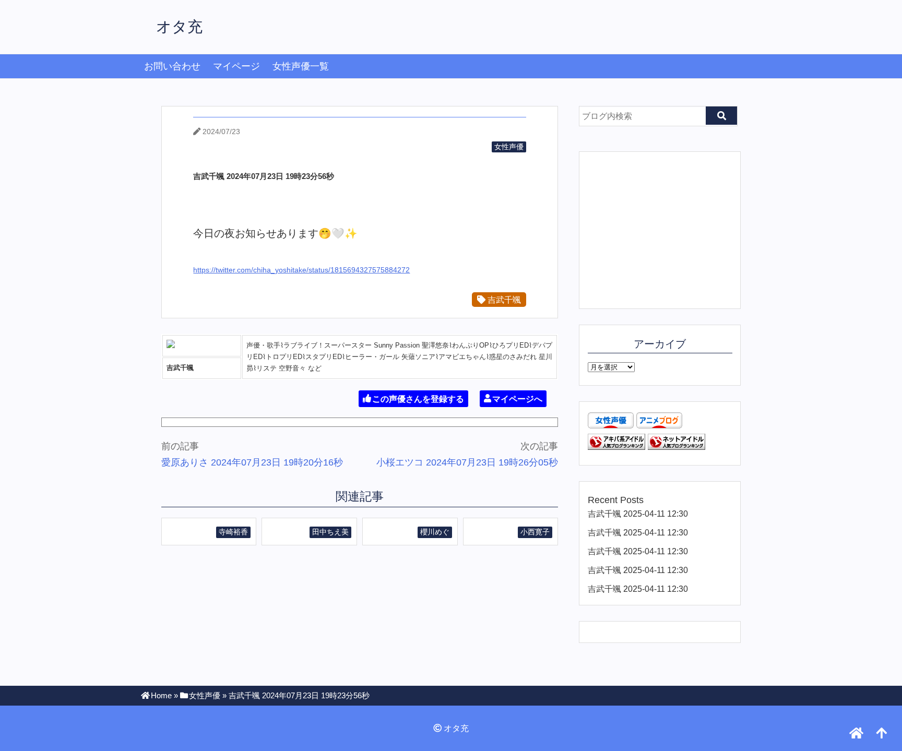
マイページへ (517, 398)
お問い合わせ (172, 66)
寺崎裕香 (233, 532)
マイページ (236, 66)
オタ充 (179, 26)
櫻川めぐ (434, 532)
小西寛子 (535, 532)
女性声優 (509, 146)
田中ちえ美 (330, 532)
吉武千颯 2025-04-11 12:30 (638, 513)
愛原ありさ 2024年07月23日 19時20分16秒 (252, 462)
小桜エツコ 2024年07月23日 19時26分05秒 (467, 462)
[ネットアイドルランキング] (676, 447)
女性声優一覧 (300, 66)
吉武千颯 (503, 299)
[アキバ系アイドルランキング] (616, 447)
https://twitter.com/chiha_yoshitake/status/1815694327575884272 (301, 270)
